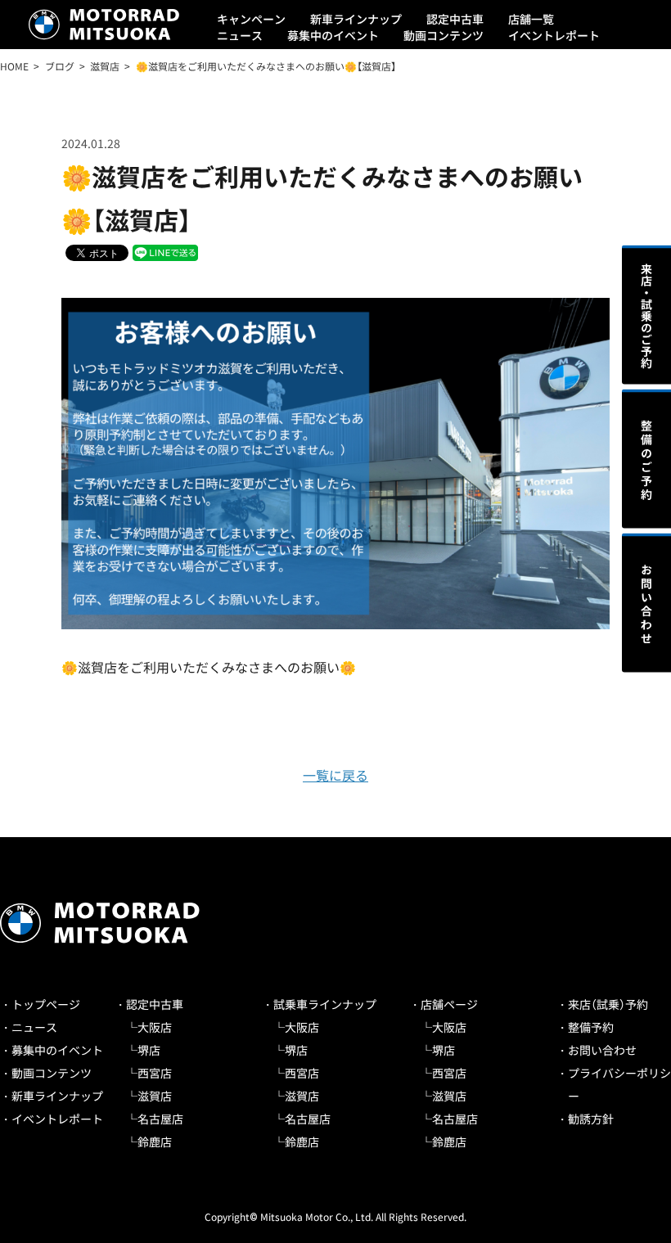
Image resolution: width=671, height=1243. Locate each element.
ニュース (240, 35)
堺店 (148, 1050)
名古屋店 (160, 1118)
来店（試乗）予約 (608, 1004)
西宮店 (154, 1073)
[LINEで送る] (165, 251)
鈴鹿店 (154, 1141)
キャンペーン (251, 19)
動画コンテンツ (443, 35)
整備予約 (591, 1027)
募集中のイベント (333, 35)
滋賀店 (154, 1096)
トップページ (45, 1004)
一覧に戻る (335, 775)
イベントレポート (554, 35)
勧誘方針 (591, 1118)
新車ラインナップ (356, 19)
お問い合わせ (602, 1050)
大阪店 (154, 1027)
